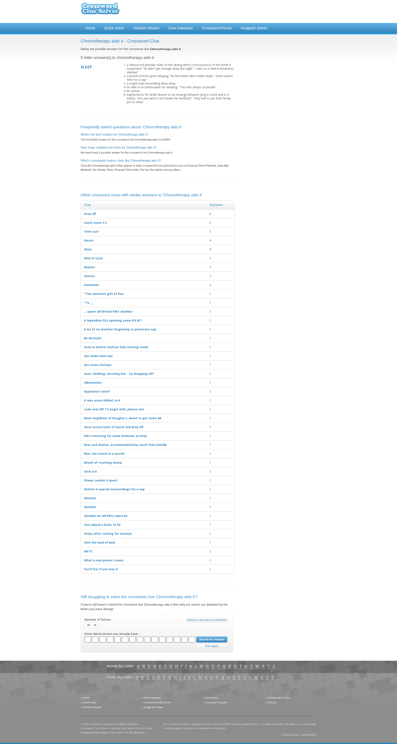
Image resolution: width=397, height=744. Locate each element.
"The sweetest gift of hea (103, 294)
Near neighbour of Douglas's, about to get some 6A (122, 418)
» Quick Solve (89, 702)
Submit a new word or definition (207, 621)
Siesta (88, 240)
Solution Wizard (146, 28)
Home (90, 28)
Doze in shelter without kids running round (116, 347)
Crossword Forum (217, 28)
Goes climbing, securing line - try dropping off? (119, 374)
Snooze (89, 276)
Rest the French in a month (104, 454)
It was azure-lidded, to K (102, 400)
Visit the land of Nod (99, 542)
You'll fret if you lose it (101, 569)
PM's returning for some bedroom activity (115, 436)
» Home (85, 698)
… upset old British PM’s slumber (108, 311)
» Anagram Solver (152, 707)
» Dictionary (211, 698)
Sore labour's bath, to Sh (102, 525)
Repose (89, 267)
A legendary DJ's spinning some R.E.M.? (113, 320)
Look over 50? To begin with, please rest (114, 409)
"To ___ (89, 303)
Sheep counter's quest (101, 480)
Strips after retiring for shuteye (108, 534)
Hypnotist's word (96, 391)
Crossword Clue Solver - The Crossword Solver (100, 10)
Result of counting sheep (103, 462)
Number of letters (98, 619)
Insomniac (91, 285)
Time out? (91, 231)
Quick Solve (114, 28)
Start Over (211, 646)
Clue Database (180, 28)
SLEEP (86, 66)
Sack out (90, 471)
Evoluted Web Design (96, 732)
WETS (88, 551)
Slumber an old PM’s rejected (105, 516)
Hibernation (93, 382)
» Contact (271, 702)
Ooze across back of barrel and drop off (113, 427)
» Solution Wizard (91, 707)
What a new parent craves (103, 560)
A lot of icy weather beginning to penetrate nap (120, 329)
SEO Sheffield (136, 732)
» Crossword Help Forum (156, 702)
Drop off (90, 214)
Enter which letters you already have (111, 634)
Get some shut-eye (98, 356)
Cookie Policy (308, 734)
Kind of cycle (93, 258)
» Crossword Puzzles (277, 698)
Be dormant (93, 338)
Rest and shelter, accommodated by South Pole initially (125, 445)
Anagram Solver (254, 28)
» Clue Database (151, 698)
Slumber (90, 507)
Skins (88, 249)
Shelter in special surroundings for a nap (114, 489)
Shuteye (90, 498)
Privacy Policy (290, 734)
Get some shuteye (97, 365)
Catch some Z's (95, 223)
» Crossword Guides (215, 702)
